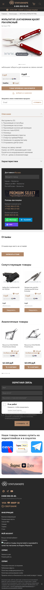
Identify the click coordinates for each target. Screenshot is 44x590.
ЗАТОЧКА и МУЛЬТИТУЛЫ (28, 14)
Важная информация (9, 517)
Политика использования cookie (12, 573)
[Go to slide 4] (23, 64)
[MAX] (4, 491)
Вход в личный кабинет (9, 538)
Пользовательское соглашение (12, 565)
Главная (4, 14)
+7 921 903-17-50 (12, 209)
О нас (3, 529)
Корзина (4, 540)
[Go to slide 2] (20, 64)
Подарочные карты (8, 519)
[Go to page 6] (9, 373)
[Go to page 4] (6, 373)
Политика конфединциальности (12, 570)
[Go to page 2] (3, 373)
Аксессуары (13, 14)
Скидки (4, 524)
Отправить (37, 102)
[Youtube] (12, 491)
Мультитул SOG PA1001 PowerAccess (32, 346)
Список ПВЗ (5, 522)
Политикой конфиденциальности (24, 586)
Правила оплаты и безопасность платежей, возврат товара (22, 575)
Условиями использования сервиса (12, 588)
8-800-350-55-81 (21, 6)
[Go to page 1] (2, 373)
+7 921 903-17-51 (12, 206)
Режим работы (6, 557)
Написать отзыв (12, 254)
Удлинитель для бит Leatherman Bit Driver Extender (31, 289)
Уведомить (11, 310)
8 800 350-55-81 (11, 215)
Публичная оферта (8, 568)
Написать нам (6, 554)
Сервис (4, 527)
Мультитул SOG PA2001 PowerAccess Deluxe (10, 346)
